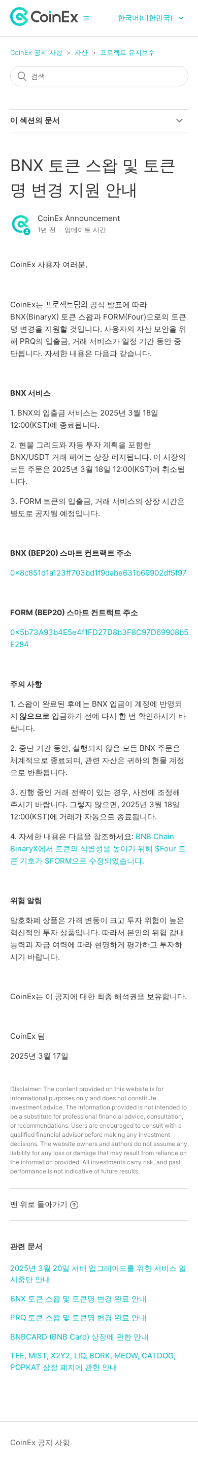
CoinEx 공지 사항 (36, 52)
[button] (86, 18)
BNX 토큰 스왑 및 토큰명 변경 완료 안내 (78, 1298)
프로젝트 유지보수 (127, 52)
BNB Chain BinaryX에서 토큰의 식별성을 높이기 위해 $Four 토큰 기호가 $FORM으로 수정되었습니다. (98, 849)
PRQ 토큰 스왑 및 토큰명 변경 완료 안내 (78, 1317)
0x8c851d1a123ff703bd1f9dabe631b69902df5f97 (98, 573)
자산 (81, 52)
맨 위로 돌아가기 (39, 1204)
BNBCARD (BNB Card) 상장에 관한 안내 (79, 1337)
